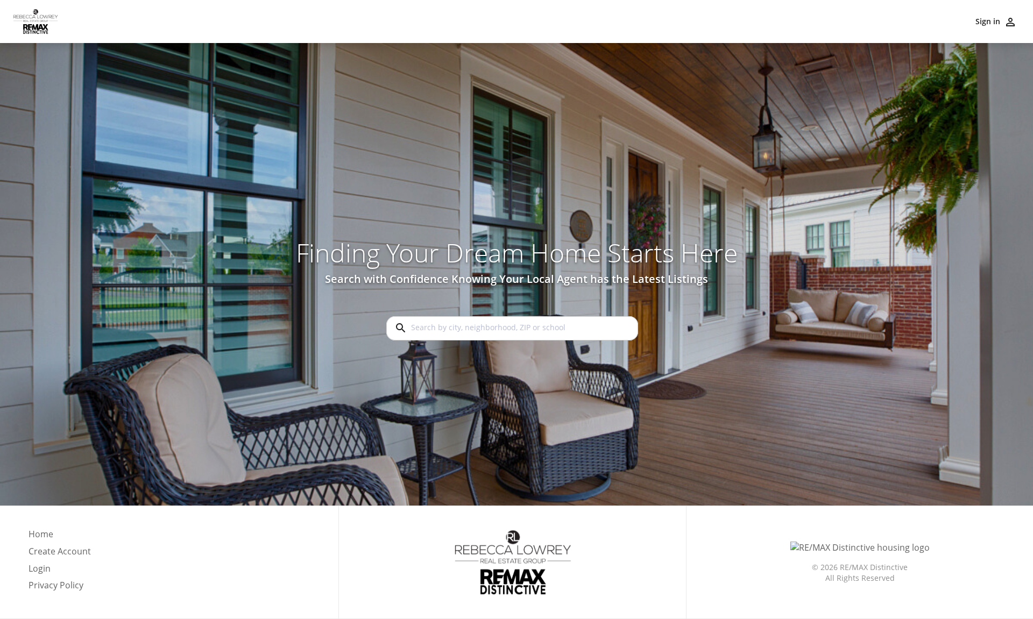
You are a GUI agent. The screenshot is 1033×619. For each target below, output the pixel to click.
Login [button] (40, 568)
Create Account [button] (60, 551)
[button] (60, 571)
